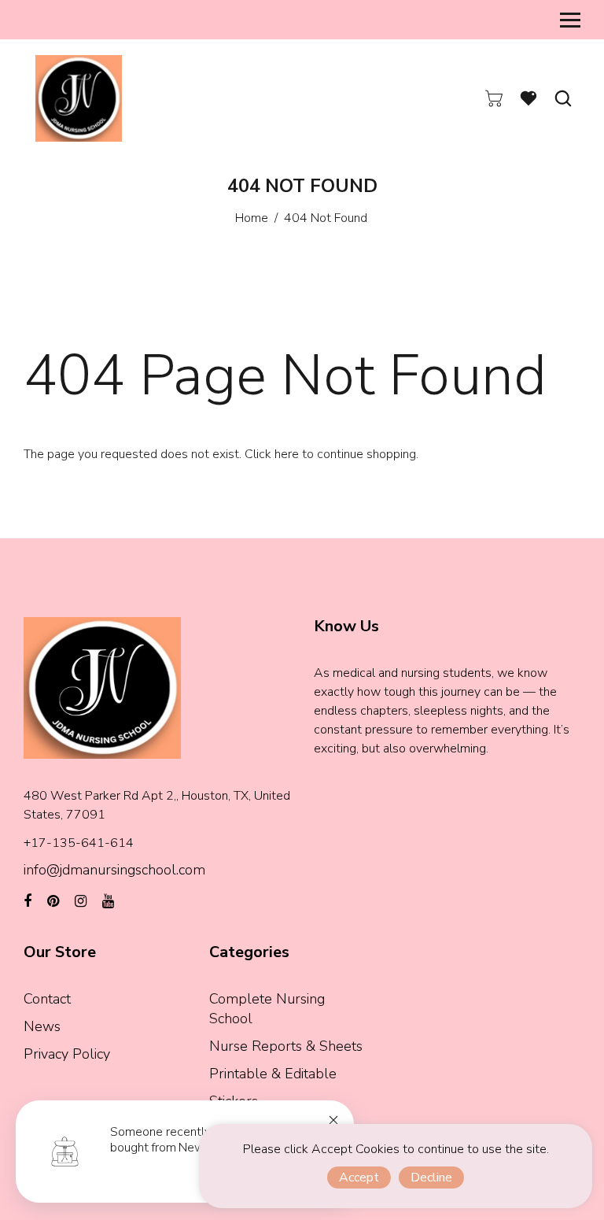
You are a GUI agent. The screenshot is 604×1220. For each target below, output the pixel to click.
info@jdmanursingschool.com (114, 869)
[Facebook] (27, 901)
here (286, 454)
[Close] (333, 1120)
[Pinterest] (53, 901)
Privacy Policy (67, 1053)
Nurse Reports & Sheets (286, 1046)
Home (251, 218)
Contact (47, 998)
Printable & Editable (273, 1073)
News (42, 1026)
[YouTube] (108, 901)
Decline (431, 1177)
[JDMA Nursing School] (78, 97)
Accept (359, 1177)
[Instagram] (81, 901)
